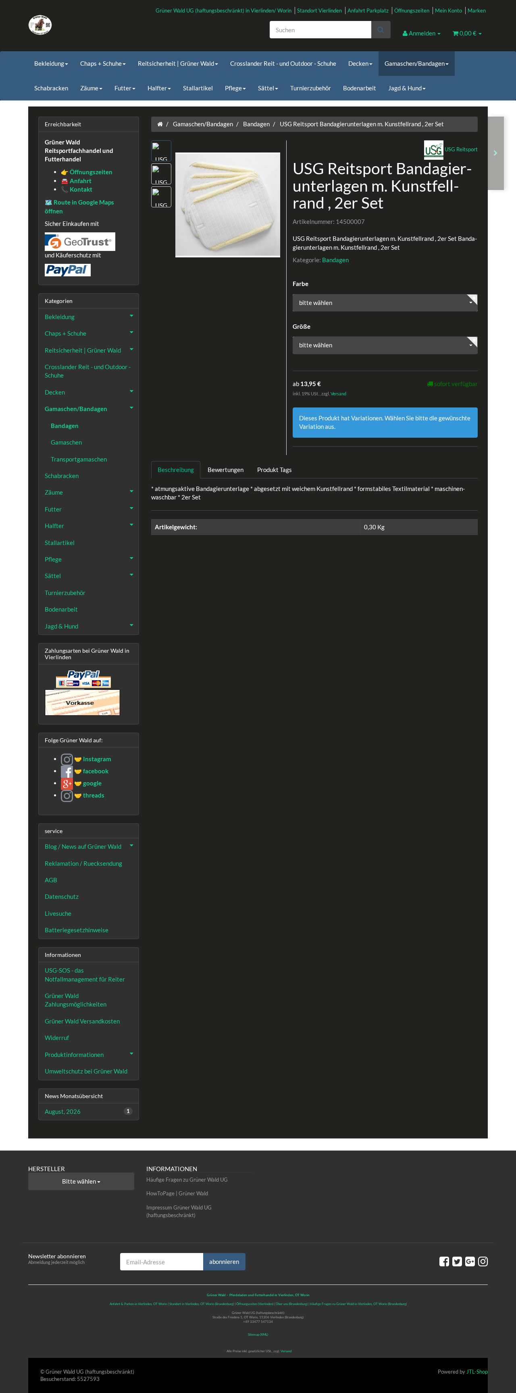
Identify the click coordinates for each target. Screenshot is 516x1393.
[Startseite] (160, 123)
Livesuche (58, 913)
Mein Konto (448, 10)
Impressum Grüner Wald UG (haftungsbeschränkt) (179, 1211)
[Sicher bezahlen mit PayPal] (82, 679)
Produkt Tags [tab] (274, 469)
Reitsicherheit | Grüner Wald (176, 63)
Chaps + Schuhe (101, 63)
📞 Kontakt (76, 189)
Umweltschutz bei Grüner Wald (86, 1071)
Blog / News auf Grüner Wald (83, 846)
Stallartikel (198, 88)
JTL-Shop (477, 1371)
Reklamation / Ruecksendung (83, 863)
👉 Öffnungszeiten (86, 171)
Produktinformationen (74, 1054)
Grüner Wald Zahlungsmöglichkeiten (75, 1000)
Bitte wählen (79, 1181)
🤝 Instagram (92, 758)
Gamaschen (66, 442)
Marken (477, 10)
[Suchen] (380, 29)
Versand (338, 393)
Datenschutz (62, 896)
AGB (51, 879)
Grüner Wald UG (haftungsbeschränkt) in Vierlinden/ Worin (223, 10)
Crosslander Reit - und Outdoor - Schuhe (283, 63)
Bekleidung (49, 63)
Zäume (89, 88)
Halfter (157, 88)
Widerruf (57, 1037)
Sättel (266, 88)
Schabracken (51, 88)
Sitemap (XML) (258, 1334)
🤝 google (87, 783)
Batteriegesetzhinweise (76, 930)
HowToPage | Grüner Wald (177, 1193)
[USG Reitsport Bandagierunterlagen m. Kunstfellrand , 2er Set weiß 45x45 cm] (495, 153)
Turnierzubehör (310, 88)
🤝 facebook (90, 771)
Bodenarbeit (359, 88)
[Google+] (470, 1261)
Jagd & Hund (405, 88)
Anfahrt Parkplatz (368, 10)
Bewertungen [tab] (225, 469)
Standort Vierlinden (319, 10)
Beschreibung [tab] (176, 469)
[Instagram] (483, 1261)
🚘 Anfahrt (76, 180)
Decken (358, 63)
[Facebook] (444, 1261)
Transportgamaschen (79, 459)
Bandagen (335, 259)
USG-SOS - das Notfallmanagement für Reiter (85, 974)
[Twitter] (457, 1261)
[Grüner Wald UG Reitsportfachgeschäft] (100, 25)
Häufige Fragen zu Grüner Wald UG (187, 1179)
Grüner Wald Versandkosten (82, 1021)
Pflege (233, 88)
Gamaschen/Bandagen (415, 63)
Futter (122, 88)
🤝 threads (88, 795)
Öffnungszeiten (411, 10)
